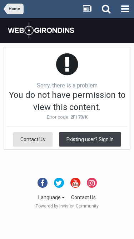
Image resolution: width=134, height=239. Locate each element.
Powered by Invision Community (67, 206)
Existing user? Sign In (90, 139)
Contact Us (32, 139)
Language (50, 197)
